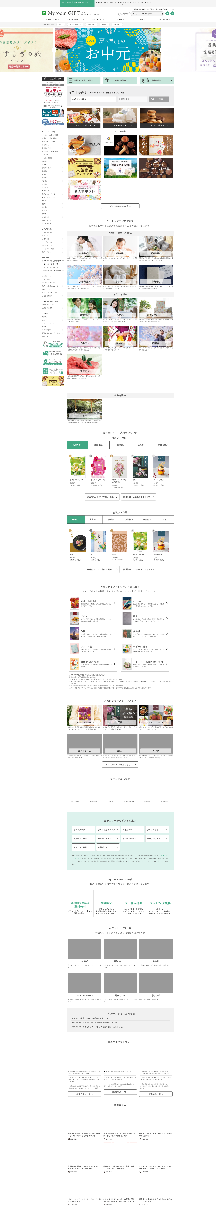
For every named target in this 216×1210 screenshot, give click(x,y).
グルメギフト (46, 235)
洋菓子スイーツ (80, 839)
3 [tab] (103, 74)
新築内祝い (163, 445)
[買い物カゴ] (172, 13)
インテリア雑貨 (80, 847)
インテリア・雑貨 (48, 249)
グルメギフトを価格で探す (51, 267)
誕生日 (111, 519)
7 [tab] (116, 74)
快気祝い (141, 445)
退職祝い (45, 178)
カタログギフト (47, 232)
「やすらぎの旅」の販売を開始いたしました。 (100, 1022)
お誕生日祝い (91, 24)
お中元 (61, 24)
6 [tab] (113, 74)
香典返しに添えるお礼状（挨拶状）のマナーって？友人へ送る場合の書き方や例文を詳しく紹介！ (155, 1086)
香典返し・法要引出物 (49, 138)
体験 (165, 519)
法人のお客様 (124, 14)
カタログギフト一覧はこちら (118, 765)
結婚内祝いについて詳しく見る (100, 497)
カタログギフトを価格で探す (51, 261)
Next (162, 50)
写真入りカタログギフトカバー (52, 333)
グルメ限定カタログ (106, 830)
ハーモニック (76, 858)
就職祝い (45, 174)
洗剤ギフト (103, 847)
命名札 (44, 326)
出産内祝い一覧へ (120, 1092)
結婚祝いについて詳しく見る (99, 569)
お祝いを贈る (120, 80)
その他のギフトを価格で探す (51, 271)
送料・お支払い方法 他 (50, 286)
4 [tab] (106, 74)
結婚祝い (104, 24)
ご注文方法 (46, 279)
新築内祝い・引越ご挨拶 (50, 151)
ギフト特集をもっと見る (120, 206)
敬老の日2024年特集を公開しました (96, 1018)
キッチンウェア (47, 245)
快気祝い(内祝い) (47, 148)
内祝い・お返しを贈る (83, 80)
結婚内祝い (77, 445)
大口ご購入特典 (47, 308)
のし (43, 320)
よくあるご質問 (47, 296)
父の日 (44, 204)
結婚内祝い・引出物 (48, 141)
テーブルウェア (47, 242)
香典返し (120, 445)
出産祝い (45, 164)
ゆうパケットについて (49, 304)
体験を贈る (157, 80)
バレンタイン (46, 220)
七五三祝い (46, 187)
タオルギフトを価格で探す (51, 264)
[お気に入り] (167, 13)
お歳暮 (44, 214)
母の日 (44, 200)
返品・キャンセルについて (51, 292)
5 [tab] (110, 74)
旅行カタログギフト (75, 24)
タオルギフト (46, 239)
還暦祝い (45, 171)
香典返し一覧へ (156, 1094)
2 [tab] (99, 74)
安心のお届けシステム (49, 283)
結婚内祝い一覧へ (84, 1094)
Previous (54, 50)
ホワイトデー (46, 223)
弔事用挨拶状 (46, 330)
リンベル (164, 855)
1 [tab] (96, 74)
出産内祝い (117, 24)
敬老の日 (45, 210)
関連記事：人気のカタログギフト (137, 497)
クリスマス (46, 217)
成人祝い (45, 181)
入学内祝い (46, 154)
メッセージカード (48, 323)
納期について (46, 289)
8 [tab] (120, 74)
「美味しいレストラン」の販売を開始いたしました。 (102, 1027)
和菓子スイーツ (104, 839)
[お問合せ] (53, 91)
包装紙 (44, 317)
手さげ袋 (45, 336)
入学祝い (45, 184)
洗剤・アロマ (46, 252)
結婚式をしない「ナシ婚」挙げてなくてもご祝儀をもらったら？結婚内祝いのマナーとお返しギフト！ (84, 1079)
